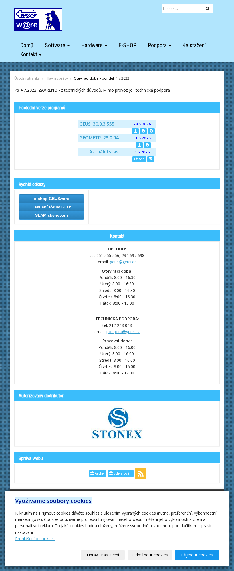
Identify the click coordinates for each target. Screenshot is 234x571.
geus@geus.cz (123, 261)
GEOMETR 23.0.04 (98, 138)
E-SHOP (127, 45)
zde (141, 159)
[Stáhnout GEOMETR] (139, 145)
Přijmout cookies (197, 555)
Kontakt (29, 54)
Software (56, 45)
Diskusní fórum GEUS (51, 207)
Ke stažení (194, 45)
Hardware (92, 45)
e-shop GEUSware (51, 198)
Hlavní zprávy (57, 78)
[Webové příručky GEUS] (151, 131)
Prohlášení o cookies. (35, 538)
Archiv (99, 473)
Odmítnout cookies (150, 555)
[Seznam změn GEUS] (143, 131)
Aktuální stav (104, 152)
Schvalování (122, 473)
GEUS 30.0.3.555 (96, 124)
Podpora (158, 45)
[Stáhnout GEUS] (135, 131)
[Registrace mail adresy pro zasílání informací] (150, 159)
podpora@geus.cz (123, 331)
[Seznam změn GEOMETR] (147, 145)
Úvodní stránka (27, 78)
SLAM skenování (51, 215)
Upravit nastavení (103, 555)
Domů (26, 45)
